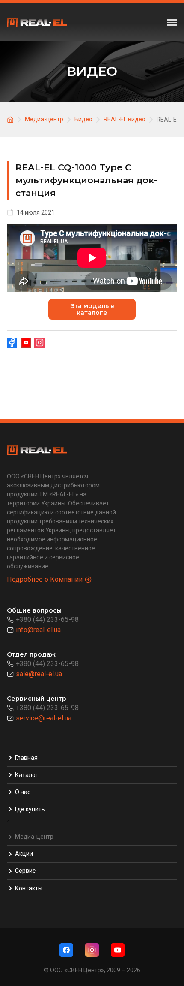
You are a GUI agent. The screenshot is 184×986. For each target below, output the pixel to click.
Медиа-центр (34, 836)
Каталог (26, 774)
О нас (22, 792)
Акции (24, 853)
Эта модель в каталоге (92, 309)
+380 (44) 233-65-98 (47, 620)
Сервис (25, 870)
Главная (26, 757)
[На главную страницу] (11, 118)
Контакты (28, 888)
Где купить (30, 809)
